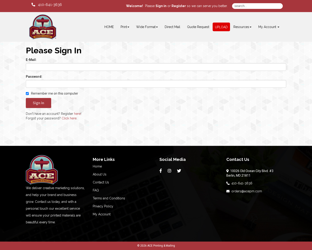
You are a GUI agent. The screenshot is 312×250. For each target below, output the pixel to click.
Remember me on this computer (54, 93)
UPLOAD (221, 27)
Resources (241, 27)
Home (97, 166)
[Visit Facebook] (161, 171)
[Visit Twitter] (179, 171)
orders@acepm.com (246, 191)
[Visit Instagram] (170, 171)
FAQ (96, 190)
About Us (99, 174)
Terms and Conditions (109, 198)
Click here (69, 118)
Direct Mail (172, 27)
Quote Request (198, 27)
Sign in (161, 6)
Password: (34, 76)
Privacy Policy (103, 206)
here (77, 114)
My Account (102, 214)
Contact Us (101, 182)
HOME (109, 27)
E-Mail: (31, 60)
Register (179, 6)
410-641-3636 (241, 183)
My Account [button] (267, 27)
